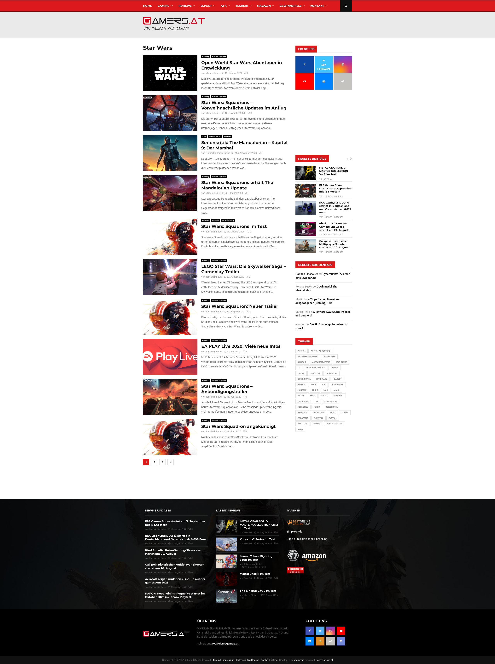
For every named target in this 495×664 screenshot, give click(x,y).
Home (147, 6)
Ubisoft (317, 424)
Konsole (205, 220)
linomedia (299, 660)
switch (332, 418)
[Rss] (320, 641)
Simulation (318, 412)
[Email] (310, 641)
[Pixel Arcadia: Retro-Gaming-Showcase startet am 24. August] (305, 229)
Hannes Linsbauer (333, 196)
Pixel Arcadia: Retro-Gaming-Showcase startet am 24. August (333, 227)
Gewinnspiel (304, 379)
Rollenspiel (332, 407)
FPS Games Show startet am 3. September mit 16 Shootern (335, 188)
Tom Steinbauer (214, 231)
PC (317, 401)
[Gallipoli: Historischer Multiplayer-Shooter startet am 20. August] (305, 246)
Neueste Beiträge (312, 158)
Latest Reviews (228, 510)
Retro (317, 407)
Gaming (164, 6)
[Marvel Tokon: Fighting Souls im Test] (226, 561)
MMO (312, 396)
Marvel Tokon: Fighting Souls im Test (256, 558)
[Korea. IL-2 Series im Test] (226, 544)
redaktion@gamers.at (225, 643)
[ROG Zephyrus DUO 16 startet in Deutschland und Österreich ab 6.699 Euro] (305, 208)
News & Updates (219, 57)
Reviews (185, 6)
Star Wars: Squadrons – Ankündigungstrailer (227, 389)
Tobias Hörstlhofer (253, 564)
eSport (206, 6)
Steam (344, 412)
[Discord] (341, 641)
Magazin (264, 6)
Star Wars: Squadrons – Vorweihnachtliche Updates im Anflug (243, 105)
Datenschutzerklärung (247, 660)
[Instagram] (330, 631)
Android (302, 362)
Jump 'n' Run (337, 384)
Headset (337, 379)
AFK (224, 6)
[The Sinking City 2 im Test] (226, 596)
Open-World (304, 401)
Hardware (321, 379)
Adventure (329, 356)
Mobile (324, 396)
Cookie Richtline (269, 660)
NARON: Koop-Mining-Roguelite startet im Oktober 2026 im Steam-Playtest (175, 595)
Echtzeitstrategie (315, 368)
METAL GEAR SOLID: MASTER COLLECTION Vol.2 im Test (333, 171)
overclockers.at (325, 660)
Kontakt (317, 6)
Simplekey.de (294, 531)
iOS (323, 384)
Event (301, 373)
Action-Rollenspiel (308, 356)
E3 (299, 368)
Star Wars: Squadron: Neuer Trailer (239, 306)
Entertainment (215, 137)
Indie (313, 384)
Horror (302, 384)
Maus (336, 390)
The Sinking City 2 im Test (258, 591)
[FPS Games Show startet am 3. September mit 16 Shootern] (305, 191)
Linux (315, 390)
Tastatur (302, 424)
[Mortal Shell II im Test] (226, 579)
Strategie (303, 418)
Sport (333, 412)
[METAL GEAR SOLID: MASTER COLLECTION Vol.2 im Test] (305, 173)
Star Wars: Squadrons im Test (234, 226)
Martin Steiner (251, 595)
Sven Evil (328, 178)
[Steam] (330, 641)
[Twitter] (320, 631)
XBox (300, 429)
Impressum (228, 660)
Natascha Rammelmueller (219, 153)
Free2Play (315, 373)
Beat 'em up (341, 362)
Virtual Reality (228, 220)
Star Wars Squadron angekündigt (238, 426)
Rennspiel (303, 407)
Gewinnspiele (290, 6)
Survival (318, 418)
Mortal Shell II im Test (255, 574)
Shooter (302, 412)
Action (301, 351)
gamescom (331, 373)
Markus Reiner (213, 73)
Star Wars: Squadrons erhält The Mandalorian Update (237, 185)
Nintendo (338, 396)
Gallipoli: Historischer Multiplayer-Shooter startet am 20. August (333, 244)
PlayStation (330, 401)
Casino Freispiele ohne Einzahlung (307, 538)
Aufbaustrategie (321, 362)
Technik (242, 6)
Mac (325, 390)
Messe (301, 396)
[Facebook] (310, 631)
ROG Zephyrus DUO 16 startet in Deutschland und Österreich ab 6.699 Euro (335, 207)
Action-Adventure (320, 351)
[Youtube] (341, 631)
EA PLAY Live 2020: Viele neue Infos (241, 346)
